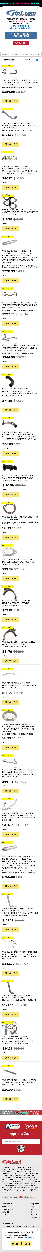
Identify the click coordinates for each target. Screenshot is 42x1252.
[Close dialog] (37, 8)
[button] (37, 60)
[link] (21, 12)
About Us (34, 1215)
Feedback (6, 1215)
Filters (28, 60)
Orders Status (7, 1209)
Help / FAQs (35, 1206)
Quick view (11, 101)
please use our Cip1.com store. (21, 28)
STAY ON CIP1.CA (21, 43)
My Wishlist (6, 1212)
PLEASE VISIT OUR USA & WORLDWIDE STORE (21, 35)
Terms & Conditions (20, 1189)
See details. (29, 1238)
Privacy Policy (7, 1189)
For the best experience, (21, 26)
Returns (34, 1212)
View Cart (6, 1206)
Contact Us (35, 1218)
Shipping (34, 1209)
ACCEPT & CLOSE (21, 1243)
